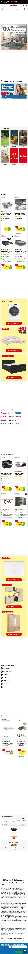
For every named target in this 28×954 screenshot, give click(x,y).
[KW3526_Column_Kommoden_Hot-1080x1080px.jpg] (14, 569)
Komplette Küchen (22, 892)
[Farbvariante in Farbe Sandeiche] (19, 471)
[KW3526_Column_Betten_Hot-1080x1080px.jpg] (14, 367)
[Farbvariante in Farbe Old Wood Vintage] (21, 471)
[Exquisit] (11, 416)
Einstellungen (14, 948)
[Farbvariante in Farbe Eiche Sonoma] (17, 471)
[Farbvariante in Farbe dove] (19, 249)
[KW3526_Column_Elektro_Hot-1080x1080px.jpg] (14, 312)
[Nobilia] (3, 420)
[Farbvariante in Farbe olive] (17, 735)
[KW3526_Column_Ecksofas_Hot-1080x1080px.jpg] (14, 340)
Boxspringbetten (18, 913)
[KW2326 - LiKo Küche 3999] (14, 37)
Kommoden (11, 915)
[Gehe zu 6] (18, 51)
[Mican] (18, 424)
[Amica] (3, 413)
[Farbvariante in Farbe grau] (2, 211)
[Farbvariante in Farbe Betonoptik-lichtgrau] (15, 471)
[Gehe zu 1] (7, 51)
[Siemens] (3, 424)
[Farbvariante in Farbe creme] (3, 211)
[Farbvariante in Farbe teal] (7, 249)
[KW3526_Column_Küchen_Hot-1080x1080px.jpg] (14, 596)
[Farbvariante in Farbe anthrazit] (21, 735)
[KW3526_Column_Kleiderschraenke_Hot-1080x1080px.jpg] (14, 623)
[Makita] (18, 416)
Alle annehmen (21, 952)
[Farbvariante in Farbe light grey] (5, 249)
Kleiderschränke (4, 915)
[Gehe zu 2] (9, 51)
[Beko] (18, 413)
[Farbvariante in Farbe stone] (21, 249)
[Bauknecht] (11, 413)
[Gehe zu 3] (11, 51)
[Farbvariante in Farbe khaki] (3, 249)
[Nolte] (11, 420)
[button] (4, 5)
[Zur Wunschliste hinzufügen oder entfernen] (12, 198)
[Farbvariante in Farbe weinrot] (17, 249)
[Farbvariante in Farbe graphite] (2, 249)
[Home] (13, 5)
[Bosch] (3, 416)
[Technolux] (11, 424)
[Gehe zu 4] (14, 51)
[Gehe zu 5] (16, 51)
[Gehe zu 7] (20, 51)
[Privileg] (18, 420)
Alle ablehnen (7, 952)
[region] (14, 37)
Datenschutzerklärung (5, 948)
